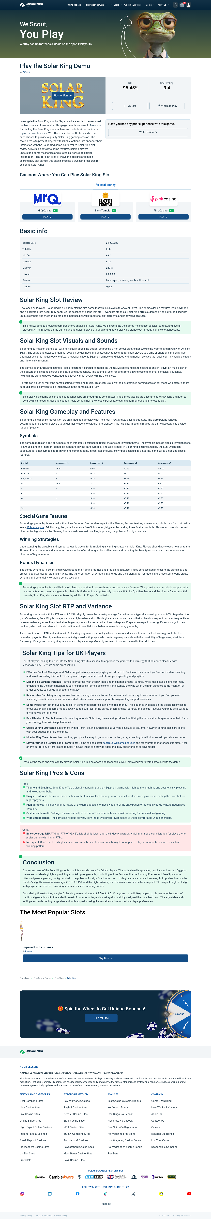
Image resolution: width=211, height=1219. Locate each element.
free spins (95, 125)
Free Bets (112, 1153)
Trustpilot (105, 1203)
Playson (26, 72)
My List (131, 105)
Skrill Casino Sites (74, 1120)
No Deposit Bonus (117, 1107)
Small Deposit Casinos (33, 1140)
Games (149, 5)
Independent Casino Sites (34, 1147)
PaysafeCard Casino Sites (79, 1147)
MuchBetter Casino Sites (78, 1153)
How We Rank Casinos (164, 1107)
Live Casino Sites (30, 1114)
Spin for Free (101, 1018)
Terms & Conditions (43, 1216)
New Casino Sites (30, 1107)
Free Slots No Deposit (120, 1120)
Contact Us (157, 1120)
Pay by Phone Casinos (77, 1101)
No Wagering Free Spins (121, 1133)
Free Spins (114, 5)
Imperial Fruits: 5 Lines (38, 947)
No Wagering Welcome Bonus (124, 1147)
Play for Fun (61, 95)
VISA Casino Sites (74, 1127)
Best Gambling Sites (31, 1101)
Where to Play (169, 105)
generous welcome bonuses (119, 742)
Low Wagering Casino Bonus (124, 1140)
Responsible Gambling (164, 1147)
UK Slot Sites (27, 1153)
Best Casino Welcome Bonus (124, 1101)
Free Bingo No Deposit (120, 1114)
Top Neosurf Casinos (76, 1140)
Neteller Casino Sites (76, 1114)
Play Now (104, 958)
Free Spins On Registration (122, 1127)
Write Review (147, 132)
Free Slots (59, 978)
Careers (155, 1127)
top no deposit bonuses (33, 133)
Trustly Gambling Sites (77, 1133)
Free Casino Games (42, 978)
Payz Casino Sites (74, 1160)
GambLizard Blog (161, 1101)
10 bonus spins (35, 527)
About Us (162, 5)
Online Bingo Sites (30, 1120)
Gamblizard (25, 978)
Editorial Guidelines (162, 1133)
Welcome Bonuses (132, 5)
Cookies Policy (60, 1216)
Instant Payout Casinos (33, 1133)
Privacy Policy (26, 1216)
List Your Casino (160, 1140)
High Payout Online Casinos (36, 1127)
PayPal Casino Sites (75, 1107)
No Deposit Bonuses (95, 5)
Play (45, 217)
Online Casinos (74, 5)
